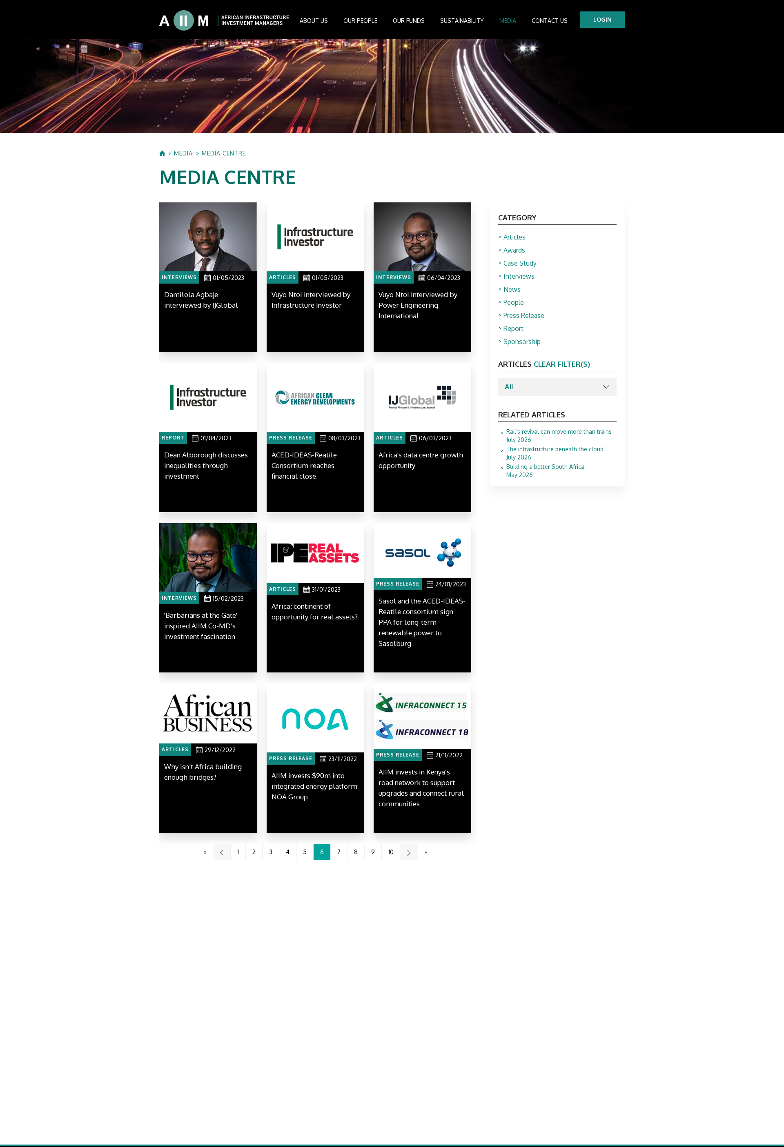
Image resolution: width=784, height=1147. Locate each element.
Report (513, 328)
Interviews (519, 276)
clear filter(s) (562, 363)
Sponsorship (522, 341)
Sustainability (462, 20)
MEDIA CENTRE (224, 153)
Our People (360, 20)
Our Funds (409, 20)
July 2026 (559, 435)
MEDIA (183, 153)
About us (314, 20)
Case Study (520, 263)
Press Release (523, 315)
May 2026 (545, 471)
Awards (514, 250)
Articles (514, 237)
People (513, 302)
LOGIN (602, 19)
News (512, 289)
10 (391, 852)
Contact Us (550, 20)
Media (507, 20)
